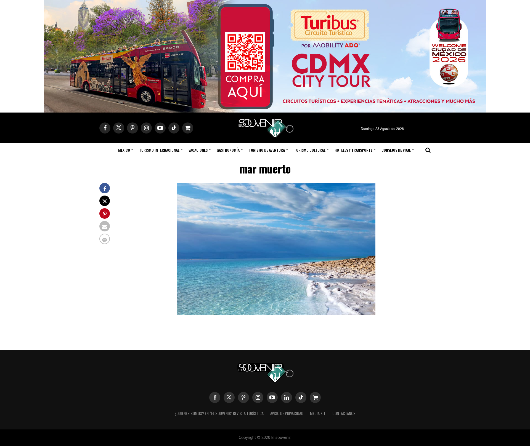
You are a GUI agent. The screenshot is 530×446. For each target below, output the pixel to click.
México (124, 150)
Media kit (318, 413)
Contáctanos (344, 413)
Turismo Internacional (159, 150)
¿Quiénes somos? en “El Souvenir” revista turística (219, 413)
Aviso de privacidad (286, 413)
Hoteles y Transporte (353, 150)
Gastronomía (228, 150)
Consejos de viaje (396, 150)
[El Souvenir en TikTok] (300, 397)
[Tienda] (315, 397)
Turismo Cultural (309, 150)
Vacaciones (198, 150)
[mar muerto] (276, 313)
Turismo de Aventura (267, 150)
